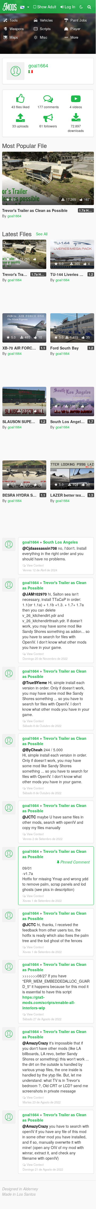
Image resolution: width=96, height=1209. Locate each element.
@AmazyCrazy (35, 1043)
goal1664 (38, 65)
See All (42, 233)
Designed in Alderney (20, 1188)
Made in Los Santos (19, 1194)
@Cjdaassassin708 (39, 548)
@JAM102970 (34, 594)
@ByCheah (32, 749)
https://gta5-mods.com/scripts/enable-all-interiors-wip (48, 1002)
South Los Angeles (60, 542)
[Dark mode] (81, 6)
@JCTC (29, 817)
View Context (35, 565)
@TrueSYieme (34, 682)
